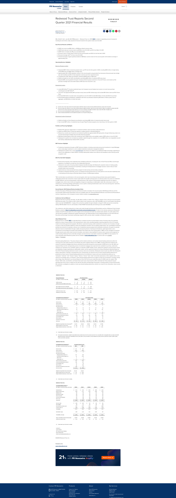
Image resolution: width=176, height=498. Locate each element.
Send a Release (122, 1)
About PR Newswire (93, 489)
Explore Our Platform (73, 489)
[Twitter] (53, 496)
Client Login (114, 1)
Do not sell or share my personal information (116, 494)
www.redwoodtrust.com (91, 235)
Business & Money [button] (63, 12)
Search (123, 6)
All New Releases (113, 489)
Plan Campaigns (72, 490)
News (65, 6)
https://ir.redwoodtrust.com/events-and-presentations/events (80, 210)
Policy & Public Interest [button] (93, 12)
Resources (52, 1)
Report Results (72, 495)
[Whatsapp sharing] (113, 31)
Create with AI (72, 492)
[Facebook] (51, 496)
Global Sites (91, 495)
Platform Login (112, 490)
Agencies (72, 1)
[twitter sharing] (107, 31)
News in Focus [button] (53, 12)
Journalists (66, 1)
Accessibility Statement (94, 493)
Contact (81, 6)
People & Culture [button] (105, 12)
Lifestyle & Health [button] (82, 12)
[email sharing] (119, 31)
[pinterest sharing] (116, 31)
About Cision (91, 490)
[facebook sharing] (104, 31)
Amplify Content (72, 496)
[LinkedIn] (49, 496)
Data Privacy (111, 492)
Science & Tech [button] (72, 12)
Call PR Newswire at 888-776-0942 (57, 489)
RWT (94, 39)
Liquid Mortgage (79, 150)
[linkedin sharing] (110, 31)
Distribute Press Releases (74, 493)
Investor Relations (59, 1)
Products (73, 6)
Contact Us (51, 494)
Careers (90, 492)
